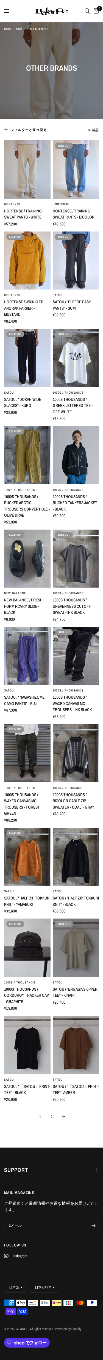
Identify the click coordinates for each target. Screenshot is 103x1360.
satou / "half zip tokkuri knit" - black (76, 901)
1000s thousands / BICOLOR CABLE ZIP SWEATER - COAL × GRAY (73, 801)
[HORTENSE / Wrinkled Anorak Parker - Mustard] (27, 261)
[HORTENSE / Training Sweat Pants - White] (27, 169)
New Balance (15, 593)
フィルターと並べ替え (29, 130)
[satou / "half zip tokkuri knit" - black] (76, 857)
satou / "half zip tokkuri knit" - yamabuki (27, 901)
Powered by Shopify (68, 1329)
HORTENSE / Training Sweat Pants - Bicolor (73, 214)
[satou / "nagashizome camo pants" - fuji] (27, 656)
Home (7, 29)
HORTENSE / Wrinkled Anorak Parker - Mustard (23, 308)
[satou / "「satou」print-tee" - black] (27, 1045)
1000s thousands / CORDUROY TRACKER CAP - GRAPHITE (26, 995)
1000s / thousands (68, 392)
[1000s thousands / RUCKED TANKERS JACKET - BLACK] (76, 455)
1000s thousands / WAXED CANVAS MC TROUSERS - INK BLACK (72, 703)
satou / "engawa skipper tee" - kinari (75, 992)
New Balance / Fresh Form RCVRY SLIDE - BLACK (23, 606)
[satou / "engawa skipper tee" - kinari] (76, 948)
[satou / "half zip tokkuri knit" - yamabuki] (27, 857)
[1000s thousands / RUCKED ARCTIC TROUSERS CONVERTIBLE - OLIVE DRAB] (27, 455)
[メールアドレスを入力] (93, 1225)
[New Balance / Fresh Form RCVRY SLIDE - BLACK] (27, 559)
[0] (95, 11)
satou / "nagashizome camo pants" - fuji (24, 700)
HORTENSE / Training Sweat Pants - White (23, 214)
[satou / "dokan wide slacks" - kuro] (27, 358)
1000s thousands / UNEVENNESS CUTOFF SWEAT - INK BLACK (72, 606)
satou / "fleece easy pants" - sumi (72, 305)
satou (58, 295)
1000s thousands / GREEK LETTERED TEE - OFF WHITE (73, 405)
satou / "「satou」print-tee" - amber (76, 1089)
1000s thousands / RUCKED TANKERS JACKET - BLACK (75, 503)
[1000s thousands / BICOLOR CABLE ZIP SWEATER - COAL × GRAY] (76, 753)
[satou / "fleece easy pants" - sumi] (76, 261)
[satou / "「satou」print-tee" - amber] (76, 1045)
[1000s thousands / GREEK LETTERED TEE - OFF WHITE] (76, 358)
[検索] (87, 11)
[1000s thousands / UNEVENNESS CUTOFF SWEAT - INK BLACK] (76, 559)
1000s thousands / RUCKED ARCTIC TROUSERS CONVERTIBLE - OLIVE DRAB (27, 506)
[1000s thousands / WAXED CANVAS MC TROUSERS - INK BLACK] (76, 656)
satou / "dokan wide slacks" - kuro (22, 402)
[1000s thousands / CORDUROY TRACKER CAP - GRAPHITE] (27, 948)
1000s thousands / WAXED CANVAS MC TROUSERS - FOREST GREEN (22, 804)
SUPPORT (16, 1170)
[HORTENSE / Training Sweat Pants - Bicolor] (76, 169)
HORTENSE (12, 204)
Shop (19, 29)
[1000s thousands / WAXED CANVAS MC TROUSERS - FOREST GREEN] (27, 753)
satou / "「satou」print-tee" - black (27, 1089)
